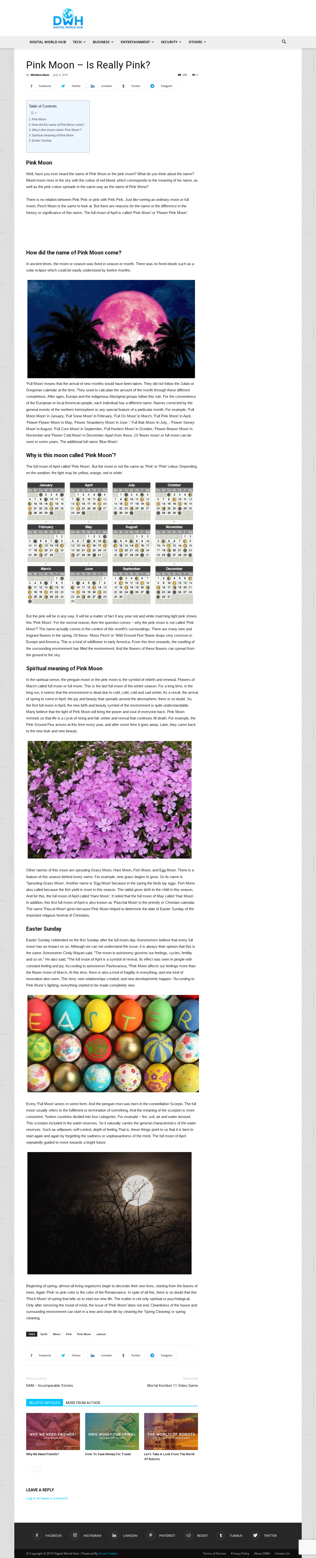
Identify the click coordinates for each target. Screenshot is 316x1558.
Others (195, 42)
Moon (56, 1334)
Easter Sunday (42, 140)
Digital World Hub (48, 42)
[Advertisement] (200, 18)
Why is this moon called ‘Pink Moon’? (57, 130)
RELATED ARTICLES (44, 1403)
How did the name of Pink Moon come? (58, 124)
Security (169, 42)
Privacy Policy (240, 1553)
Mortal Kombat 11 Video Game (172, 1385)
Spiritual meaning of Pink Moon (53, 135)
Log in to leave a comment (47, 1498)
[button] (284, 42)
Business (101, 42)
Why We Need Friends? (42, 1454)
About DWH (262, 1553)
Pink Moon (39, 119)
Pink (69, 1334)
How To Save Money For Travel (108, 1454)
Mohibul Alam (40, 75)
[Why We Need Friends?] (53, 1431)
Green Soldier (108, 1553)
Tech (77, 42)
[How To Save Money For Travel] (112, 1431)
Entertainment (135, 42)
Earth (43, 1334)
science (101, 1334)
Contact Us (282, 1553)
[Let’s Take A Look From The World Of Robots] (171, 1431)
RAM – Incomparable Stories (49, 1385)
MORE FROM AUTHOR (83, 1403)
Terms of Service (214, 1553)
